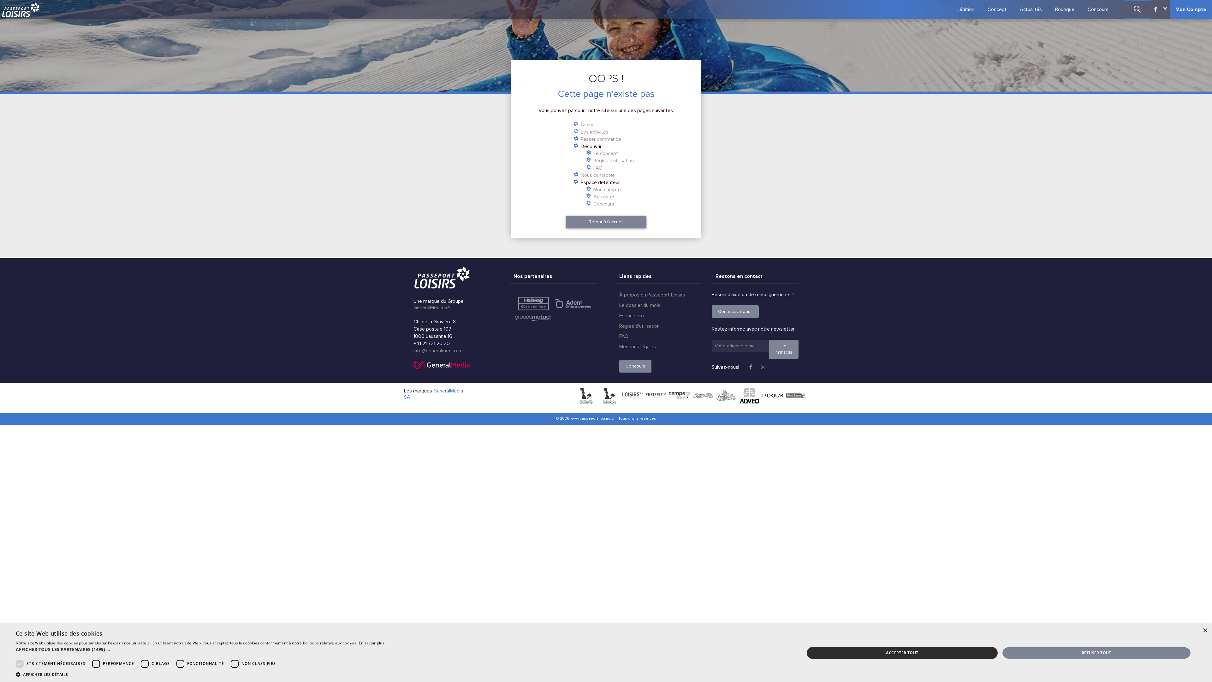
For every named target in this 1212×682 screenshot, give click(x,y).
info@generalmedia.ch (437, 351)
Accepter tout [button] (902, 652)
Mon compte (607, 190)
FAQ (598, 168)
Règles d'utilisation (613, 161)
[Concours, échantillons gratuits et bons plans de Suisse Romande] (702, 396)
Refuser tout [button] (1096, 652)
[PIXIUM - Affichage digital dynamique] (773, 396)
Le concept (605, 153)
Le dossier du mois (639, 305)
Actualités (1031, 9)
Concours (1098, 9)
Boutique (1064, 9)
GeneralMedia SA (432, 307)
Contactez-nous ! (735, 311)
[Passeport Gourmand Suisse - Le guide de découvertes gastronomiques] (586, 396)
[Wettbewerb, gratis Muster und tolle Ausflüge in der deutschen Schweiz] (726, 396)
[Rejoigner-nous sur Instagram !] (1165, 9)
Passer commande (601, 139)
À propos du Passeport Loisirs (652, 295)
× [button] (1205, 630)
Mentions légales (637, 347)
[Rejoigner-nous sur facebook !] (1155, 9)
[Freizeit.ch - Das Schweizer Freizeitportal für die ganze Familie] (656, 396)
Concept (997, 9)
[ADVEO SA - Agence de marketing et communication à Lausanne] (749, 396)
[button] (200, 649)
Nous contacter (598, 175)
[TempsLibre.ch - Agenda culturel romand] (679, 396)
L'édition (965, 9)
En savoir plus (371, 643)
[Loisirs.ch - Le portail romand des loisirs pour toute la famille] (632, 396)
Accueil (589, 125)
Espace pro (631, 316)
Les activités (595, 132)
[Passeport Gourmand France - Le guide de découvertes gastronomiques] (609, 396)
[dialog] (606, 653)
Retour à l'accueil (606, 221)
